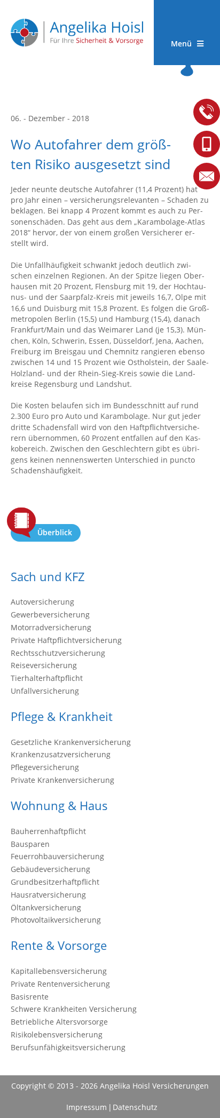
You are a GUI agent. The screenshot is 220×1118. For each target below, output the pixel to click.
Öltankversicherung (46, 907)
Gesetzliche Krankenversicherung (71, 742)
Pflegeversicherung (45, 767)
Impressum (86, 1107)
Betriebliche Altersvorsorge (59, 1022)
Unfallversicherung (45, 691)
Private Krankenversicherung (62, 780)
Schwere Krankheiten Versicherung (74, 1009)
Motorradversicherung (51, 627)
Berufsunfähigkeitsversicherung (68, 1047)
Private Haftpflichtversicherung (66, 640)
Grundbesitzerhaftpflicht (55, 882)
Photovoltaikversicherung (56, 920)
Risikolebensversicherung (57, 1034)
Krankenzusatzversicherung (61, 754)
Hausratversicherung (48, 895)
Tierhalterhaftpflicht (47, 678)
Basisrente (30, 997)
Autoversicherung (42, 602)
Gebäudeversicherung (50, 869)
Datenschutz (135, 1107)
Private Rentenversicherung (60, 984)
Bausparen (30, 844)
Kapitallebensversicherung (59, 971)
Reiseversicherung (44, 665)
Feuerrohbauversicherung (57, 856)
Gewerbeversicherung (50, 614)
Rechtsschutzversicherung (58, 653)
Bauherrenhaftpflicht (48, 831)
